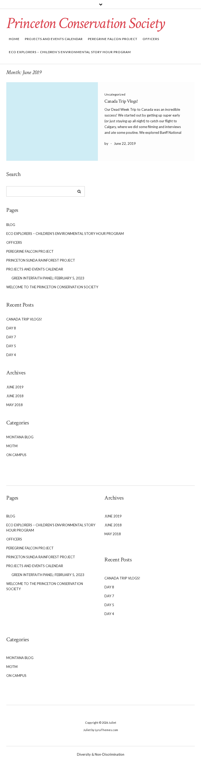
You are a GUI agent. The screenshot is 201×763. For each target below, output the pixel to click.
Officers (151, 39)
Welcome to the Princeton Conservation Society (52, 287)
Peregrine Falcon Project (112, 39)
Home (14, 39)
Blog (10, 225)
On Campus (16, 455)
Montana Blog (20, 437)
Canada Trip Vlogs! (121, 101)
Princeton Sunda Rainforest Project (40, 260)
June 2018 (15, 396)
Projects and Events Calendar (54, 39)
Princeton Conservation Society (85, 23)
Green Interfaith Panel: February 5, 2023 (48, 278)
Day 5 (11, 346)
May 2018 (14, 405)
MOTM (12, 446)
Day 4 (11, 355)
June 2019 (15, 387)
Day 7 (11, 337)
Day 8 (11, 328)
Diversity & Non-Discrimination (100, 754)
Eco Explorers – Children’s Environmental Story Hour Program (70, 52)
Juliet (112, 722)
